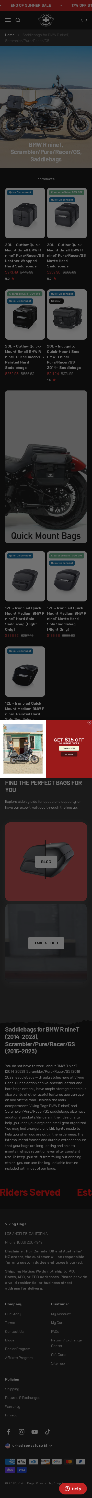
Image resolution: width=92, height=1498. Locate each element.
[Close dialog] (89, 722)
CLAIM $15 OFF (69, 748)
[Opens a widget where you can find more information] (73, 1489)
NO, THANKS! (69, 754)
